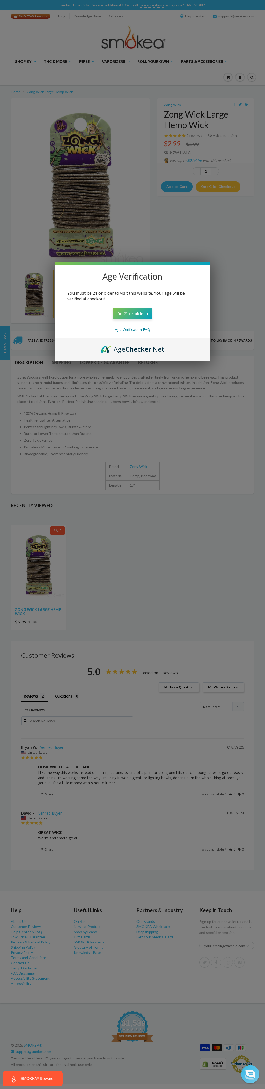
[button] (250, 1074)
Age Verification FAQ (132, 329)
